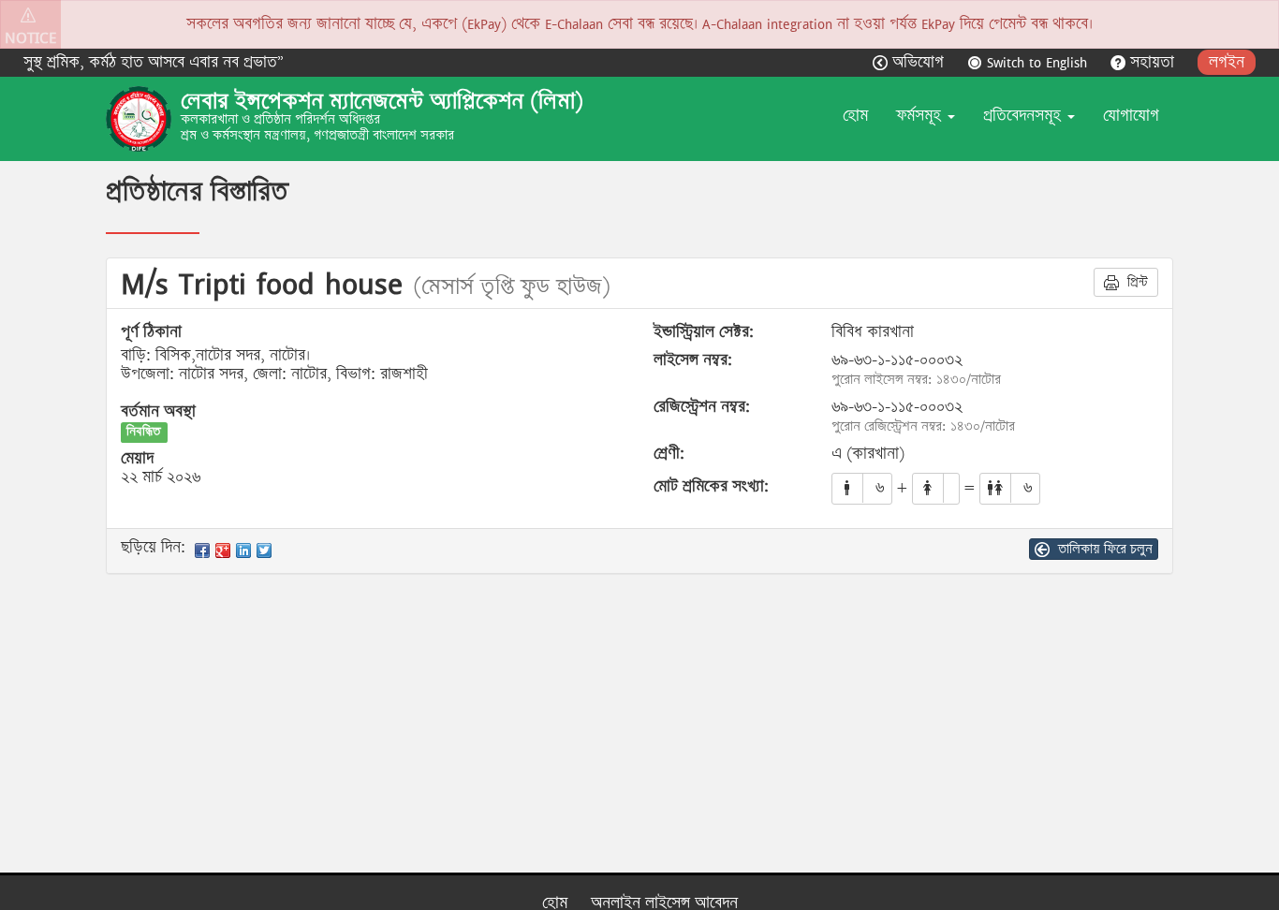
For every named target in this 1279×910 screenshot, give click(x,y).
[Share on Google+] (222, 550)
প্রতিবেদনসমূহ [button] (1024, 115)
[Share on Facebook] (202, 550)
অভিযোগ (918, 62)
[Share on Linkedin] (243, 550)
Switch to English (1037, 62)
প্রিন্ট (1136, 281)
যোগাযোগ (1131, 115)
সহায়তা (1152, 62)
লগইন (1226, 62)
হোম (855, 115)
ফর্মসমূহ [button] (921, 115)
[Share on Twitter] (264, 550)
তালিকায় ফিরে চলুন (1103, 548)
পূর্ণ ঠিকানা (151, 332)
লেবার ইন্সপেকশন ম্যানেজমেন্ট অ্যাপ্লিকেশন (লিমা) (382, 101)
